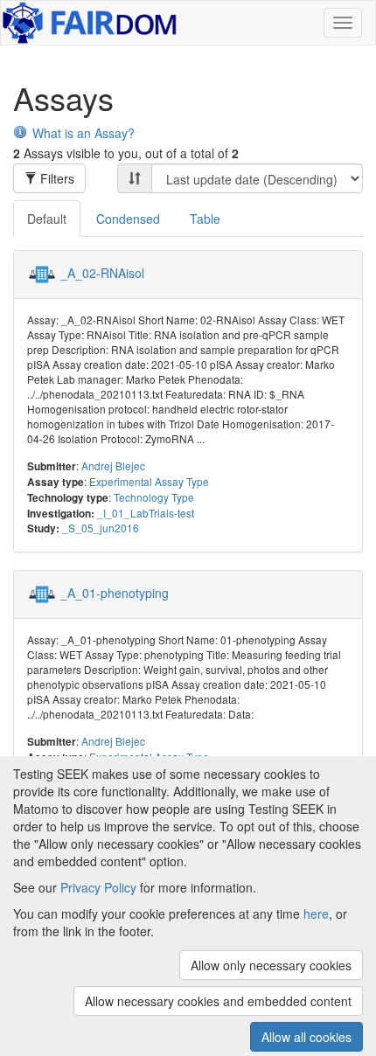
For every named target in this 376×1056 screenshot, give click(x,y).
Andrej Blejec (113, 465)
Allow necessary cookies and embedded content (218, 1001)
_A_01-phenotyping (114, 592)
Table (205, 218)
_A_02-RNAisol (102, 272)
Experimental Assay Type (149, 481)
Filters (55, 178)
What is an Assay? (83, 133)
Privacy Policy (98, 887)
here (316, 913)
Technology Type (154, 497)
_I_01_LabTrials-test (145, 512)
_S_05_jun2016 (100, 527)
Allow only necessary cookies (271, 965)
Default (46, 218)
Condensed (128, 218)
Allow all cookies (306, 1037)
